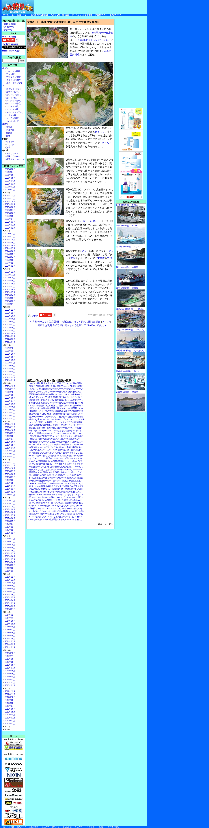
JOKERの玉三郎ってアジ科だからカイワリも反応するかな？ (56, 483)
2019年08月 (9, 436)
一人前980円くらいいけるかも (91, 40)
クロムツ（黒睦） (14, 103)
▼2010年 (6, 729)
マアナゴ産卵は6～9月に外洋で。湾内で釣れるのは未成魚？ (56, 405)
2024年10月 (9, 239)
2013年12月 (9, 653)
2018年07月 (9, 477)
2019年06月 (9, 442)
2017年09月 (9, 509)
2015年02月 (9, 606)
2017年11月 (9, 503)
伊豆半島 (10, 130)
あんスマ (45, 827)
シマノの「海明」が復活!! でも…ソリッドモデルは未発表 (55, 422)
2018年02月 (9, 492)
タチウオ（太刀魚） (15, 112)
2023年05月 (9, 292)
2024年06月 (9, 251)
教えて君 (55, 827)
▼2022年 (6, 307)
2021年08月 (9, 360)
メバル (82, 221)
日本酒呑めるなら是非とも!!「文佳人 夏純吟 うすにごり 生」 (56, 453)
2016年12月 (9, 539)
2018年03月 (9, 489)
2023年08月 (9, 283)
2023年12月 (9, 272)
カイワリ (100, 131)
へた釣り (101, 827)
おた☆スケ (21, 827)
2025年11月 (9, 198)
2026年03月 (9, 184)
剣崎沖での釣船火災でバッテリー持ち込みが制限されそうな (56, 403)
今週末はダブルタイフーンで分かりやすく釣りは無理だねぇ (56, 447)
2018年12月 (9, 462)
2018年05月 (9, 483)
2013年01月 (9, 685)
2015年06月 (9, 594)
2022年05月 (9, 330)
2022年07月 (9, 324)
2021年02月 (9, 377)
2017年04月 (9, 524)
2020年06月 (9, 404)
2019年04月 (9, 448)
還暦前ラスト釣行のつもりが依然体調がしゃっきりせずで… (56, 400)
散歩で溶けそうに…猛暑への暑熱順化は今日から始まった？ (56, 414)
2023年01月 (9, 304)
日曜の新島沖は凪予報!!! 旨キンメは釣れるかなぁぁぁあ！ (56, 481)
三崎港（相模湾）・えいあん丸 (130, 350)
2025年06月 (9, 213)
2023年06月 (9, 289)
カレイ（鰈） (12, 98)
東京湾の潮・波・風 (14, 20)
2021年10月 (9, 354)
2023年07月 (9, 286)
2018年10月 (9, 468)
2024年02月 (9, 263)
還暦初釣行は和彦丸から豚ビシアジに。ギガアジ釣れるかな (56, 394)
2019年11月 (9, 427)
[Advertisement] (91, 7)
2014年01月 (9, 647)
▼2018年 (6, 459)
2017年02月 (9, 530)
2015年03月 (9, 603)
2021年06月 (9, 366)
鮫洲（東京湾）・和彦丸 (127, 205)
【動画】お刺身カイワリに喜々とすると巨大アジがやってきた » (70, 325)
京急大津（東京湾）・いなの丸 (130, 329)
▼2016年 (6, 536)
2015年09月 (9, 585)
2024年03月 (9, 260)
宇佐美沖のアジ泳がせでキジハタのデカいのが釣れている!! (55, 492)
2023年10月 (9, 278)
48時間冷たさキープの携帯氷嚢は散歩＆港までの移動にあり (56, 411)
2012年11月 (9, 694)
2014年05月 (9, 635)
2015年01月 (9, 609)
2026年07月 (9, 172)
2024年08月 (9, 245)
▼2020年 (6, 383)
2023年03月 (9, 298)
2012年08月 (9, 703)
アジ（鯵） (11, 74)
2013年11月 (9, 656)
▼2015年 (6, 574)
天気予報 (8, 30)
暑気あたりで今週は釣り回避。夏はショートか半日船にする (56, 408)
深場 (8, 147)
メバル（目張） (13, 121)
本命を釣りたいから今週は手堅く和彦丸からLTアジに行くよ (56, 519)
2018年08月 (9, 474)
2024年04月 (9, 257)
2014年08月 (9, 627)
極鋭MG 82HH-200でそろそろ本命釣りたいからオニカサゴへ (56, 494)
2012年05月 (9, 712)
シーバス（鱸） (13, 109)
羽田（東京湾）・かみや (127, 225)
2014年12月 (9, 615)
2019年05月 (9, 445)
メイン (106, 321)
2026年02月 (9, 187)
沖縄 (8, 136)
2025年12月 (9, 195)
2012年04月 (9, 715)
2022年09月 (9, 319)
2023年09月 (9, 280)
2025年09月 (9, 204)
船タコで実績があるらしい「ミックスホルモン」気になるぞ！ (57, 433)
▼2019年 (6, 421)
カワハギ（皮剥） (14, 94)
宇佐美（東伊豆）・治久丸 (128, 371)
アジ (84, 251)
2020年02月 (9, 415)
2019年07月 (9, 439)
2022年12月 (9, 310)
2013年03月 (9, 679)
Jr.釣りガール (12, 153)
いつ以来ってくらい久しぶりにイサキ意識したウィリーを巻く (57, 511)
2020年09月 (9, 395)
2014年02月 (9, 644)
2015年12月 (9, 577)
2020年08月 (9, 398)
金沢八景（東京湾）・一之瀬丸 (130, 309)
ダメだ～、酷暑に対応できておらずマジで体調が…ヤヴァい (56, 389)
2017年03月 (9, 527)
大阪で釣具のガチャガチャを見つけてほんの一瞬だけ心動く (56, 450)
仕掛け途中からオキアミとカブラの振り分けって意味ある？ (56, 442)
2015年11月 (9, 580)
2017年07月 (9, 515)
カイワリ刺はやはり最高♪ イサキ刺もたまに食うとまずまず (56, 464)
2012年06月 (9, 709)
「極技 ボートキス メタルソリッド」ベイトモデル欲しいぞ (55, 508)
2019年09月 (9, 433)
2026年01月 (9, 190)
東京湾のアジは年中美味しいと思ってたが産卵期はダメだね (56, 514)
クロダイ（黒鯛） (14, 100)
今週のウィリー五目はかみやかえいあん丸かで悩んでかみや (56, 505)
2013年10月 (9, 659)
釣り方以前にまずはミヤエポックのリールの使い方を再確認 (56, 478)
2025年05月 (9, 216)
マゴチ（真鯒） (13, 118)
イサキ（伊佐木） (14, 80)
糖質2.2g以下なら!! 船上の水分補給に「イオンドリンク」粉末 (57, 419)
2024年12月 (9, 234)
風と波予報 (9, 27)
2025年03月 (9, 222)
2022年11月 (9, 313)
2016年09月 (9, 547)
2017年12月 (9, 501)
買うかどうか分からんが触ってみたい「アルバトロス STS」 (56, 497)
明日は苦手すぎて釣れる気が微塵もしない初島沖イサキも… (56, 467)
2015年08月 (9, 589)
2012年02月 (9, 721)
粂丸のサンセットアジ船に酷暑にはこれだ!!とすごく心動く (55, 397)
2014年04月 (9, 638)
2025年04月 (9, 219)
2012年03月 (9, 718)
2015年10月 (9, 583)
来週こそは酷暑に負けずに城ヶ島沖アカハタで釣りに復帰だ (56, 386)
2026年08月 (9, 169)
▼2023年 (6, 269)
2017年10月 (9, 506)
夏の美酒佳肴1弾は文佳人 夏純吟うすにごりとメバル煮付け (56, 425)
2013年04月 (9, 677)
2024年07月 (9, 248)
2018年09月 (9, 471)
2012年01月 (9, 723)
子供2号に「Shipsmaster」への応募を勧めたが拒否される (55, 430)
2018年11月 (9, 465)
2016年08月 (9, 550)
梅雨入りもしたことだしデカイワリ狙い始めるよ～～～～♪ (55, 469)
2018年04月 (9, 486)
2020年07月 (9, 401)
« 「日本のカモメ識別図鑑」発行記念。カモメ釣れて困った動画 (65, 321)
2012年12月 (9, 691)
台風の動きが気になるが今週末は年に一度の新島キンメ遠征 (56, 489)
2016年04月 (9, 562)
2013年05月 (9, 673)
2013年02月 (9, 682)
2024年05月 (9, 254)
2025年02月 (9, 225)
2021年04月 (9, 371)
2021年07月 (9, 363)
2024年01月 (9, 266)
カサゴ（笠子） (13, 92)
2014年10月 (9, 621)
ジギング (10, 144)
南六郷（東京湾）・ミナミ (128, 246)
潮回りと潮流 (10, 24)
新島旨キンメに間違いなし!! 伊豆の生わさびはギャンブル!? (55, 472)
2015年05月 (9, 597)
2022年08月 (9, 322)
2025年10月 (9, 201)
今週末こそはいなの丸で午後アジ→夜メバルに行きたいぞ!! (55, 439)
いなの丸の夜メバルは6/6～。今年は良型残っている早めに (55, 500)
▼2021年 (6, 345)
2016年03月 (9, 565)
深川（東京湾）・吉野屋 (127, 267)
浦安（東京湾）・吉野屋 (127, 288)
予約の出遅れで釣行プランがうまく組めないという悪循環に (56, 436)
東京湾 (101, 258)
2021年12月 (9, 348)
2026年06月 (9, 175)
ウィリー (10, 142)
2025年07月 (9, 210)
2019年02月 (9, 453)
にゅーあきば (8, 827)
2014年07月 (9, 629)
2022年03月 (9, 336)
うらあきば (67, 827)
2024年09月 (9, 242)
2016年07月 (9, 553)
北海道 (9, 133)
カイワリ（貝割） (14, 89)
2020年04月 (9, 410)
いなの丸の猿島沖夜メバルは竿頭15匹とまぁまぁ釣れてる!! (55, 461)
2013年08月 (9, 665)
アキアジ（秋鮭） (14, 71)
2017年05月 (9, 521)
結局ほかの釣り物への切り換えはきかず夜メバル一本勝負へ (56, 428)
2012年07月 (9, 706)
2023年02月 (9, 301)
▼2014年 (6, 612)
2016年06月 (9, 556)
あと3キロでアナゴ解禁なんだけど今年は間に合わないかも (55, 458)
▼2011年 (6, 726)
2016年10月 (9, 545)
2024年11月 (9, 236)
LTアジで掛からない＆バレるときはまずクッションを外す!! (55, 517)
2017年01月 (9, 533)
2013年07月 (9, 668)
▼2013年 (6, 650)
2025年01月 (9, 228)
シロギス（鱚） (13, 106)
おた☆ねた (34, 827)
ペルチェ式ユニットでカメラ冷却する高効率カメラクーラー (56, 444)
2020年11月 (9, 389)
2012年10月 (9, 697)
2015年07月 (9, 591)
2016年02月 (9, 568)
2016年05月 (9, 559)
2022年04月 (9, 333)
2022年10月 (9, 316)
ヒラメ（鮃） (12, 115)
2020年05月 (9, 407)
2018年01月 (9, 495)
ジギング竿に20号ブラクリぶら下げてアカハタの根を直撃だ (56, 383)
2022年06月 (9, 327)
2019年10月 (9, 430)
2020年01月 (9, 418)
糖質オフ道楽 (113, 827)
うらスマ (78, 827)
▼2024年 (6, 231)
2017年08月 (9, 512)
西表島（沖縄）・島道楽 (127, 392)
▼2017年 (6, 497)
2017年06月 (9, 518)
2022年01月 (9, 342)
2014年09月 (9, 624)
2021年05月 (9, 368)
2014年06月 (9, 633)
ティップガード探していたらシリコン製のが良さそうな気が (56, 455)
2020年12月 (9, 386)
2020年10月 (9, 392)
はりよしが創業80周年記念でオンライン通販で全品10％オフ (56, 486)
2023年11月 (9, 275)
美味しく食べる (13, 156)
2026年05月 (9, 178)
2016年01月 (9, 571)
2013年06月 (9, 671)
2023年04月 (9, 295)
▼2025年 (6, 192)
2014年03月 (9, 641)
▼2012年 (6, 688)
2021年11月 (9, 351)
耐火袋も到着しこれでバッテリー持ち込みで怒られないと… (56, 391)
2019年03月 (9, 451)
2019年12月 (9, 424)
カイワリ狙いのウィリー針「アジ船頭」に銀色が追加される (56, 503)
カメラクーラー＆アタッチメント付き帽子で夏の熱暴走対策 (56, 417)
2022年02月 (9, 339)
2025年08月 (9, 207)
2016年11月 (9, 541)
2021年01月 (9, 380)
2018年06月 (9, 480)
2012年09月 (9, 700)
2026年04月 (9, 181)
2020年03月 (9, 412)
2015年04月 (9, 600)
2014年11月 (9, 618)
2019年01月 (9, 456)
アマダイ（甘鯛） (14, 77)
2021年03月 (9, 374)
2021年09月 (9, 357)
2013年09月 (9, 662)
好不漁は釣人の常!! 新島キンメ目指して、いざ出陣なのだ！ (56, 475)
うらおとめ (89, 827)
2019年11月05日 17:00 (100, 315)
